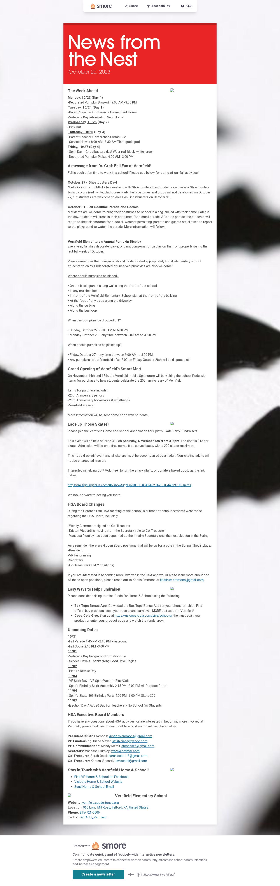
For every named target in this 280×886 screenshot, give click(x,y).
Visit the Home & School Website (98, 782)
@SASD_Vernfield (93, 817)
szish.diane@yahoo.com (129, 741)
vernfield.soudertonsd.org (100, 803)
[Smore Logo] (101, 6)
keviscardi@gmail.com (131, 761)
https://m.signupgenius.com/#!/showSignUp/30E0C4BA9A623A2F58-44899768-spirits (129, 485)
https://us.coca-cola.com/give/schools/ (143, 616)
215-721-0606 (90, 812)
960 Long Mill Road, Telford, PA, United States (115, 807)
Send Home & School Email (94, 787)
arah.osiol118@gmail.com (128, 756)
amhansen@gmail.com (137, 746)
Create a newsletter (98, 874)
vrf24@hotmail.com (125, 751)
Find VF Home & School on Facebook (101, 777)
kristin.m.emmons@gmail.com (182, 580)
